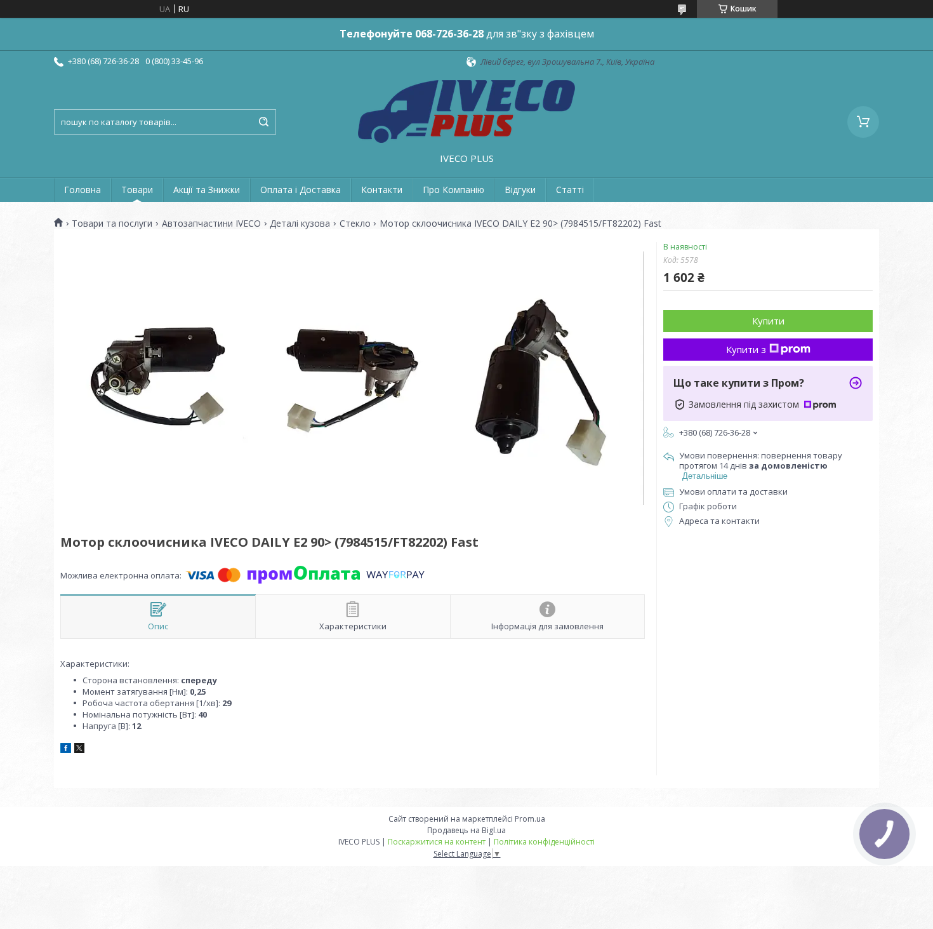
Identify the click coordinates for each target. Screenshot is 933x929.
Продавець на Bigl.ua (466, 830)
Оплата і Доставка (300, 190)
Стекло (355, 223)
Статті (570, 190)
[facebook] (65, 750)
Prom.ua (530, 818)
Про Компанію (453, 190)
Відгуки (520, 190)
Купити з (746, 349)
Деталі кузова (300, 223)
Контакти (381, 190)
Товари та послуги (112, 223)
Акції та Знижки (206, 190)
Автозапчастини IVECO (211, 223)
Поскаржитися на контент (437, 841)
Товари (137, 190)
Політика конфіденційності (544, 841)
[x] (79, 750)
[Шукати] (263, 122)
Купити (768, 320)
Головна (82, 190)
